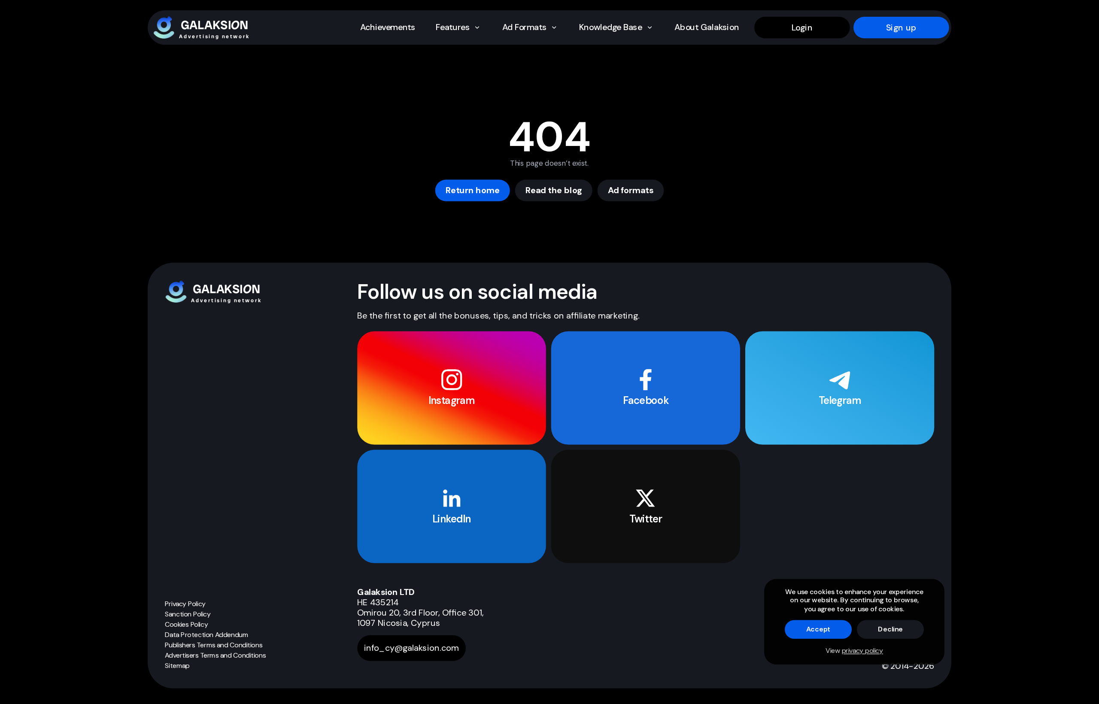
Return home (473, 190)
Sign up (901, 27)
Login (802, 27)
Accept (818, 629)
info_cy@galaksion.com (411, 648)
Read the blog (553, 190)
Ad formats (631, 190)
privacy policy (862, 650)
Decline (890, 629)
